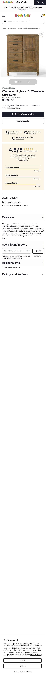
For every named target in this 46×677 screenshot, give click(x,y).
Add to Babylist (23, 121)
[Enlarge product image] (42, 34)
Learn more (13, 133)
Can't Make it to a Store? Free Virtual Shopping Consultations (23, 8)
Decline (22, 666)
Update (38, 251)
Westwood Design (8, 88)
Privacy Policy (35, 655)
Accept (22, 660)
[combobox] (23, 21)
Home (4, 28)
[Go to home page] (23, 15)
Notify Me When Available (23, 114)
